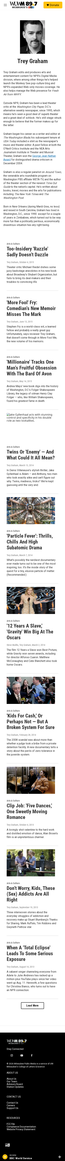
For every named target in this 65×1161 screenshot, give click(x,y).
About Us (11, 1079)
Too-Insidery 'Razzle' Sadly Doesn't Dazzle (27, 252)
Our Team (12, 1081)
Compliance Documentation (21, 1127)
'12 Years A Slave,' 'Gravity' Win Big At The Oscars (30, 631)
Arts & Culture (13, 243)
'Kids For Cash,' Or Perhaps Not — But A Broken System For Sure (30, 721)
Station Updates (15, 1087)
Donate (54, 5)
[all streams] (60, 1157)
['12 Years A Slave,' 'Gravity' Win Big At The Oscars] (31, 600)
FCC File (11, 1124)
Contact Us (12, 1103)
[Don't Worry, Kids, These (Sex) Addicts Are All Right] (31, 862)
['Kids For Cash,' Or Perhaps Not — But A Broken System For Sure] (31, 690)
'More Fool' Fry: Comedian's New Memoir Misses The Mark (31, 308)
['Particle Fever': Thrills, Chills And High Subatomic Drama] (31, 510)
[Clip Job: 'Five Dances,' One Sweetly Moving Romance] (31, 780)
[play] (5, 1156)
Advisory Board (15, 1084)
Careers (11, 1105)
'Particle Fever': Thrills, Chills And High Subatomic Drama (30, 542)
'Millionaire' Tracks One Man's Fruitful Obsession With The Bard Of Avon (31, 368)
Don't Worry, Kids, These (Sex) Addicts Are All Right (31, 894)
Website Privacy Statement (21, 1129)
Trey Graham (12, 262)
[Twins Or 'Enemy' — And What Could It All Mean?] (31, 426)
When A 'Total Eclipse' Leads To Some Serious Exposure (30, 953)
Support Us (12, 1108)
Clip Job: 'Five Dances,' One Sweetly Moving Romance (29, 811)
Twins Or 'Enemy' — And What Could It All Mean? (31, 455)
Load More (32, 1005)
